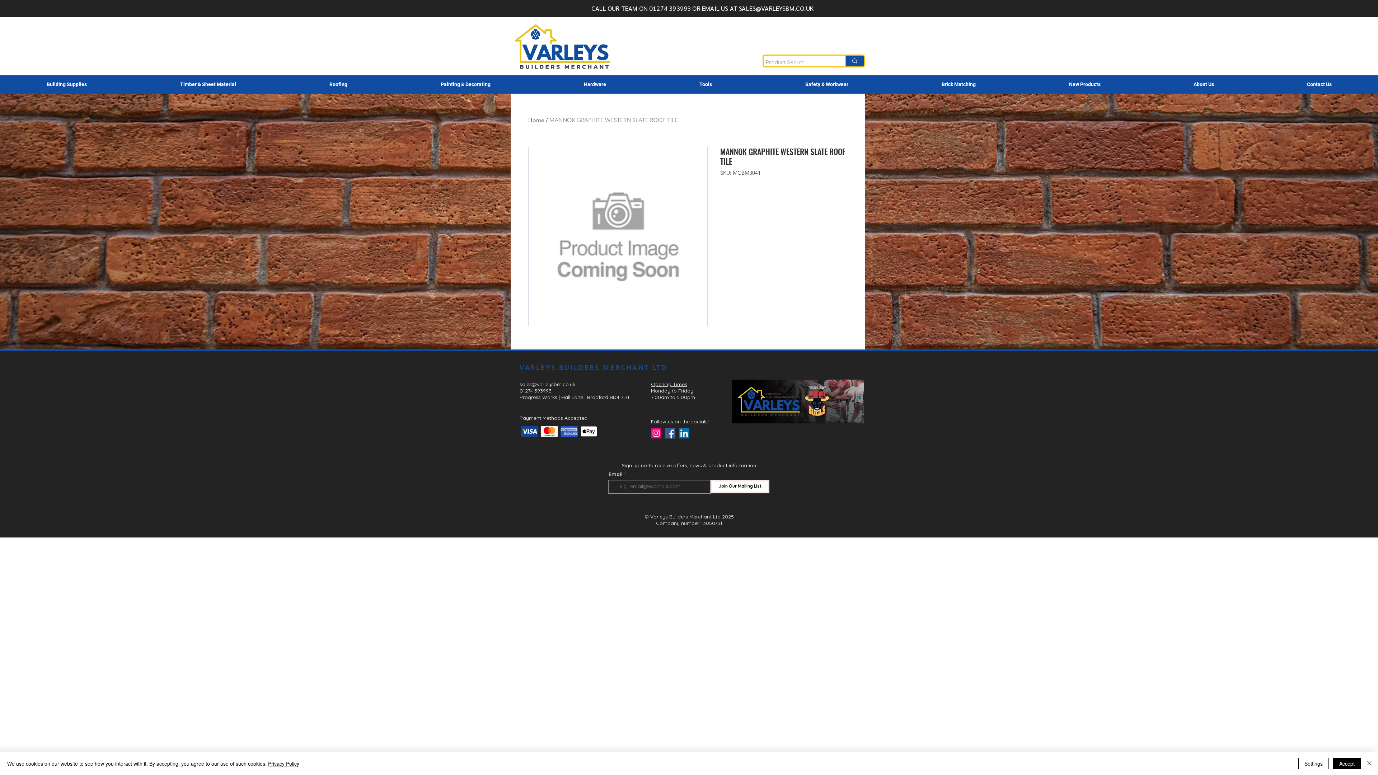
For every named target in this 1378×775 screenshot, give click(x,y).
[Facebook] (670, 433)
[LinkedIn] (684, 433)
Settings (1313, 763)
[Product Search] (854, 61)
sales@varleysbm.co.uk (547, 384)
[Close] (1369, 763)
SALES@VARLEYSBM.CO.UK (776, 8)
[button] (66, 84)
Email (616, 474)
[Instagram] (656, 433)
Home (536, 120)
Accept (1347, 763)
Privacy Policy (283, 763)
